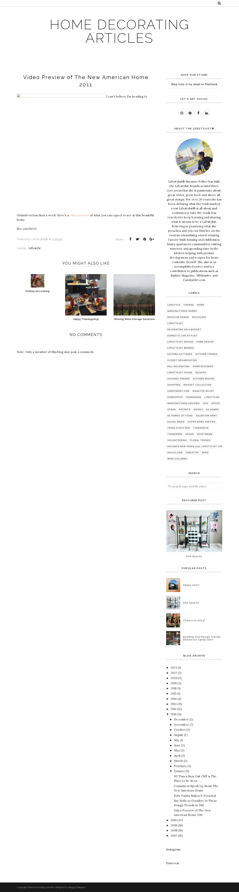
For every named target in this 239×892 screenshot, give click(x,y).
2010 (174, 820)
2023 (174, 667)
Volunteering (177, 440)
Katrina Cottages (179, 354)
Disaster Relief (203, 391)
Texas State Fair (178, 428)
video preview (79, 215)
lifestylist (175, 323)
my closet (194, 84)
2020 (174, 678)
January (179, 771)
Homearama (193, 397)
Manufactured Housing (183, 403)
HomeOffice (175, 397)
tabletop (192, 452)
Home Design (205, 342)
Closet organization (182, 360)
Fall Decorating (178, 366)
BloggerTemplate (77, 887)
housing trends (178, 379)
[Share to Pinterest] (145, 239)
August (178, 735)
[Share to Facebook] (130, 239)
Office (215, 403)
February (180, 766)
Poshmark (211, 84)
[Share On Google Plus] (152, 239)
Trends (189, 305)
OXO (205, 403)
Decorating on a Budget (184, 329)
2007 (174, 835)
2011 (173, 714)
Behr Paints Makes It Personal (195, 795)
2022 (174, 673)
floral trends (200, 440)
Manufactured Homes (182, 311)
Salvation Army (206, 415)
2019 (174, 683)
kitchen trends (206, 354)
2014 (174, 699)
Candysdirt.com (178, 391)
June (177, 745)
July (176, 740)
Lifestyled (211, 397)
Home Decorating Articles (120, 31)
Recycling (199, 317)
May (177, 750)
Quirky (198, 409)
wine (205, 452)
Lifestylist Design (180, 342)
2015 (173, 693)
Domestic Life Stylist (182, 335)
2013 (174, 704)
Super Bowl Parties (201, 422)
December (181, 719)
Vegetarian (204, 434)
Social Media (175, 422)
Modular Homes (178, 317)
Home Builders (203, 366)
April (177, 755)
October (180, 729)
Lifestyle (35, 248)
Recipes (200, 372)
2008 (174, 830)
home (200, 305)
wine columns (177, 459)
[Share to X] (137, 239)
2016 (174, 688)
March (178, 761)
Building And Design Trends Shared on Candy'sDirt (202, 638)
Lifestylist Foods (179, 372)
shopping (173, 385)
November (181, 724)
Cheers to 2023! (194, 620)
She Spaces (194, 556)
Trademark (174, 434)
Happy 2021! (191, 585)
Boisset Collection (197, 385)
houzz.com (174, 452)
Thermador (201, 428)
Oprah (171, 409)
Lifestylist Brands (180, 348)
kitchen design (203, 379)
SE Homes (212, 409)
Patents (184, 409)
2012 (173, 709)
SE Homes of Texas (180, 415)
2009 (174, 825)
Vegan (190, 434)
